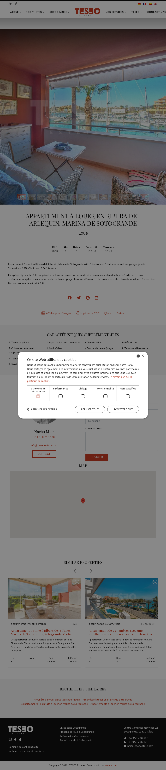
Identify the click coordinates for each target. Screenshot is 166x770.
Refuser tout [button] (90, 409)
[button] (42, 409)
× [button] (142, 356)
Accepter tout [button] (123, 409)
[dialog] (83, 385)
